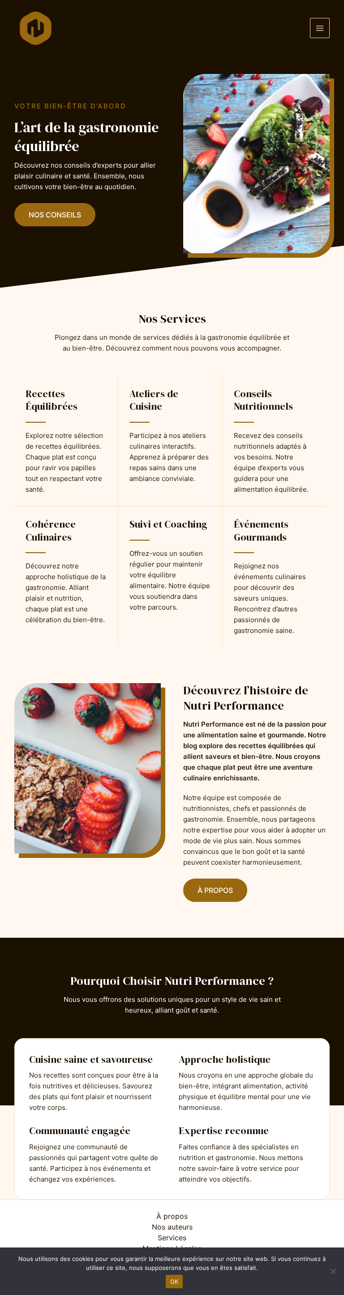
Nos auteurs (172, 1226)
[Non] (332, 1271)
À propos (172, 1216)
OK (174, 1281)
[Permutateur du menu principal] (320, 28)
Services (172, 1237)
